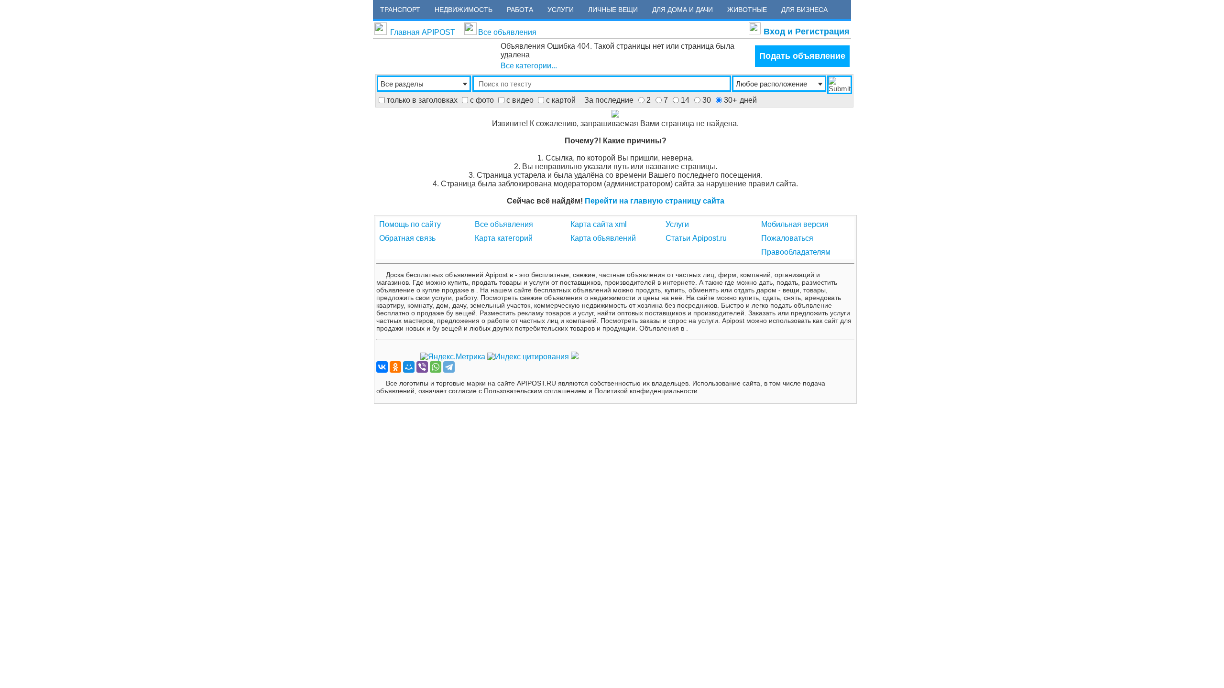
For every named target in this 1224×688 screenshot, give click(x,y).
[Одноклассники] (395, 367)
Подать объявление (802, 56)
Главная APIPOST (422, 32)
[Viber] (422, 367)
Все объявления (507, 32)
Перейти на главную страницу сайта (654, 201)
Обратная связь (407, 238)
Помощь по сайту (410, 224)
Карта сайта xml (598, 224)
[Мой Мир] (409, 367)
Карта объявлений (603, 238)
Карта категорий (504, 238)
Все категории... (529, 66)
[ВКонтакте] (382, 367)
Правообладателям (796, 252)
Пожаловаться (787, 238)
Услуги (677, 224)
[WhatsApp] (435, 367)
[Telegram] (449, 367)
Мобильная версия (795, 224)
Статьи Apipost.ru (696, 238)
